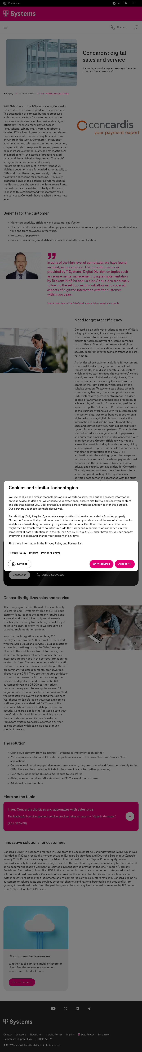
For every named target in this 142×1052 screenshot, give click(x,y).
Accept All (124, 564)
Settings (22, 564)
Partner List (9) (50, 553)
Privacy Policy (17, 553)
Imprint (33, 553)
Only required (101, 564)
